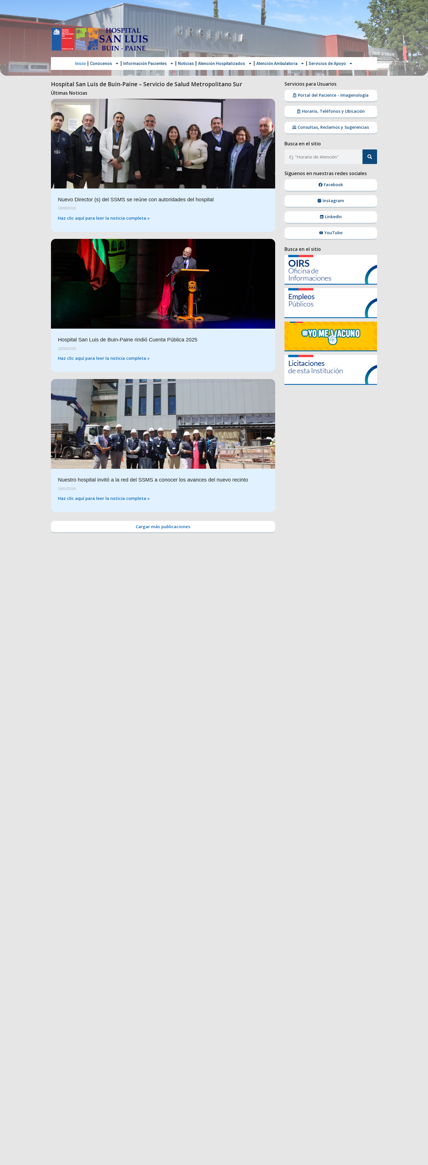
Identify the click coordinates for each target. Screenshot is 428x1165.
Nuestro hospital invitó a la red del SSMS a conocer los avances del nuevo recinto (153, 480)
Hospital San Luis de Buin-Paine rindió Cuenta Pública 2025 (127, 340)
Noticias (186, 63)
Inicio (80, 63)
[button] (163, 527)
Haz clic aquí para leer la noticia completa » (104, 218)
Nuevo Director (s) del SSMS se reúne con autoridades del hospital (136, 199)
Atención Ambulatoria (277, 63)
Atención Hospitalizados (221, 63)
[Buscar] (369, 156)
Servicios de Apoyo (327, 63)
